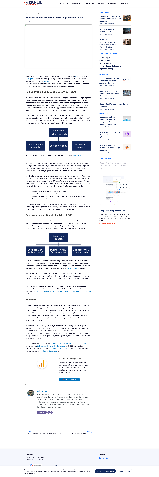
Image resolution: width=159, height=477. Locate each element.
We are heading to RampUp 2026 (106, 30)
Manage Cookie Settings (105, 471)
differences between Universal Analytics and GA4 (71, 343)
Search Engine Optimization (110, 66)
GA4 (76, 76)
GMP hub (125, 165)
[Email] (48, 412)
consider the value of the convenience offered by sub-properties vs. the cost (63, 291)
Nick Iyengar (42, 391)
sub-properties (49, 81)
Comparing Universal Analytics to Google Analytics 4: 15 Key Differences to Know (108, 121)
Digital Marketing (106, 68)
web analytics (117, 163)
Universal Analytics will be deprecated (51, 346)
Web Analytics (105, 63)
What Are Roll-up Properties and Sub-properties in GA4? (55, 17)
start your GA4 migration (58, 348)
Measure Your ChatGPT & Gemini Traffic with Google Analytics (110, 18)
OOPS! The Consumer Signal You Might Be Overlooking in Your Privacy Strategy (108, 43)
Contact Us (106, 463)
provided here (78, 155)
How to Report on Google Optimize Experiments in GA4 (109, 134)
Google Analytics (106, 163)
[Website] (51, 412)
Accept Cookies (124, 471)
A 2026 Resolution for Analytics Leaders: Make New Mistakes (109, 93)
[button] (133, 3)
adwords (108, 168)
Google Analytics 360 (114, 166)
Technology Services (107, 57)
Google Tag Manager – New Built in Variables (113, 105)
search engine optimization (115, 168)
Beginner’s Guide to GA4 (49, 351)
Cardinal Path (104, 60)
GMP (122, 165)
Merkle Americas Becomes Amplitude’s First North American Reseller (110, 80)
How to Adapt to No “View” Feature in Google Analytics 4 (109, 147)
